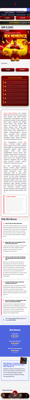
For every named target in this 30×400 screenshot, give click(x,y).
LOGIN (7, 18)
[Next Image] (28, 44)
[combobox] (13, 9)
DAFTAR (22, 69)
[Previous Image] (1, 44)
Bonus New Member (10, 113)
